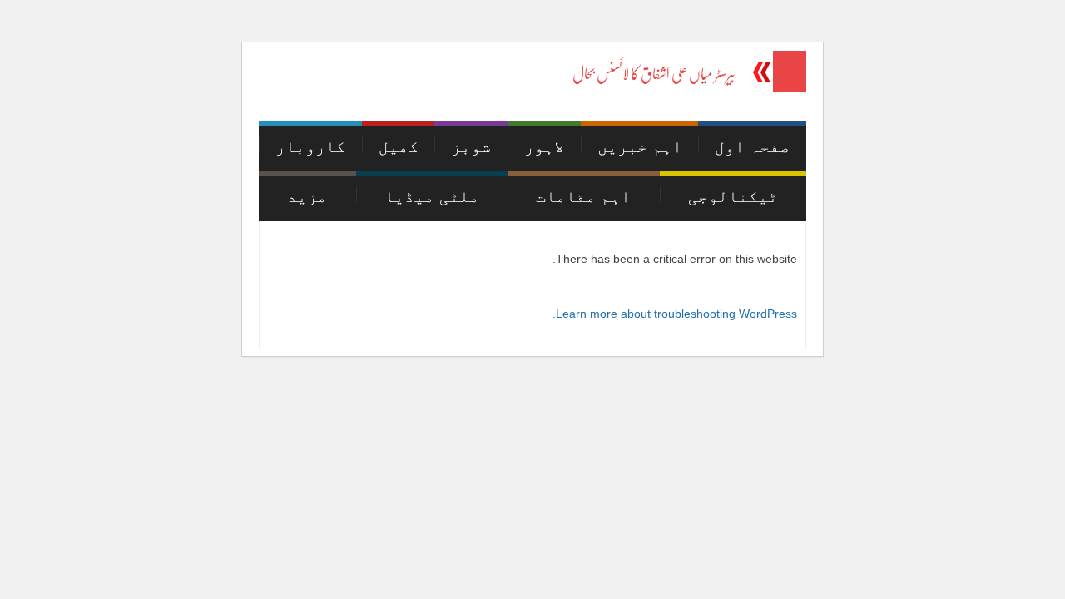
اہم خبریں (639, 146)
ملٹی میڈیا (431, 196)
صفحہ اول (752, 146)
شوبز (471, 146)
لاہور (544, 146)
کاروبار (310, 146)
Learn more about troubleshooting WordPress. (674, 313)
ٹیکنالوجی (733, 196)
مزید (307, 196)
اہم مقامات (583, 196)
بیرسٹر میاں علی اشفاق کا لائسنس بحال (654, 74)
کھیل (399, 146)
